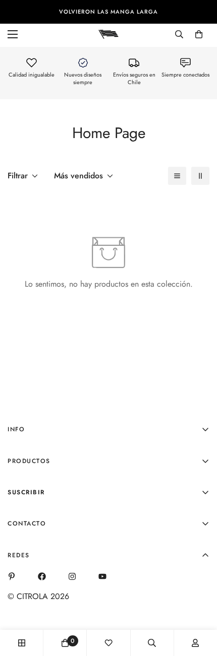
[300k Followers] (42, 576)
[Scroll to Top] (199, 603)
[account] (195, 643)
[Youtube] (102, 576)
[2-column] (200, 176)
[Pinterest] (12, 576)
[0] (198, 34)
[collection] (22, 643)
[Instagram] (72, 576)
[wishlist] (108, 643)
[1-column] (177, 176)
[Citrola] (108, 33)
